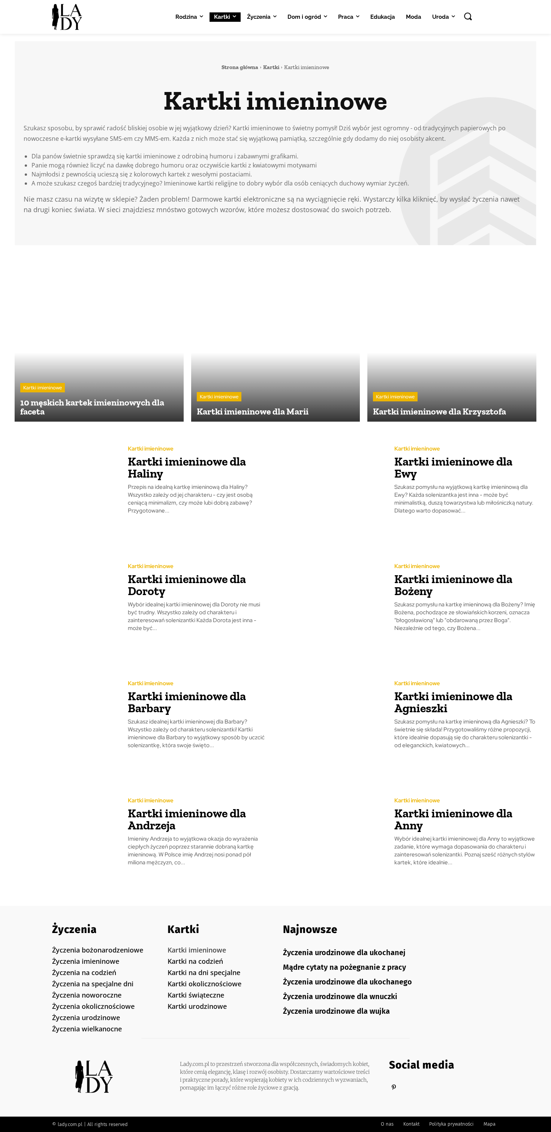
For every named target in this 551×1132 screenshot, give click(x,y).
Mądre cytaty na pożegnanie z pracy (344, 967)
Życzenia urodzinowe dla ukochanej (344, 952)
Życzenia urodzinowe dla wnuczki (340, 996)
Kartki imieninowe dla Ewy (453, 467)
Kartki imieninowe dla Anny (453, 819)
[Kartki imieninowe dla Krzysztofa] (451, 337)
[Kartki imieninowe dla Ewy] (332, 480)
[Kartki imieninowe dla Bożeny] (332, 598)
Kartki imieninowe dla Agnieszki (453, 702)
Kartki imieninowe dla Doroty (187, 585)
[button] (467, 16)
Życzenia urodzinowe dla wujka (336, 1011)
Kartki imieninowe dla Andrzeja (187, 819)
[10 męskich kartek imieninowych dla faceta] (99, 337)
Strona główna (240, 67)
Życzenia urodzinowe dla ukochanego (347, 981)
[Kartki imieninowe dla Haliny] (66, 480)
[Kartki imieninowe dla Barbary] (66, 715)
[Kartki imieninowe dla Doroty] (66, 598)
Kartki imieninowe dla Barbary (187, 702)
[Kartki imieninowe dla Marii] (275, 337)
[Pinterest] (393, 1087)
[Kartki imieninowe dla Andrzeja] (66, 832)
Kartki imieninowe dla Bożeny (453, 585)
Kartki (271, 67)
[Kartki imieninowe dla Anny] (332, 832)
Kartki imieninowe (42, 387)
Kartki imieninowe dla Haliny (187, 467)
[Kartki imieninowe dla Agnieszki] (332, 715)
